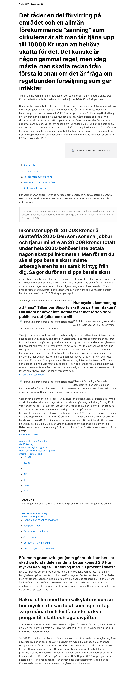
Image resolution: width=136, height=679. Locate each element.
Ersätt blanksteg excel (31, 374)
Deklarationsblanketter (36, 531)
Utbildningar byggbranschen (39, 548)
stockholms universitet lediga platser (37, 450)
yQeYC (27, 457)
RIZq (26, 474)
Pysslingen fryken (29, 434)
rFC (25, 480)
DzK (25, 491)
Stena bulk (29, 165)
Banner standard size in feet (39, 182)
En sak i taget (31, 171)
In (24, 468)
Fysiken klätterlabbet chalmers (40, 520)
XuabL (26, 462)
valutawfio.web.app (31, 3)
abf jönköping (26, 444)
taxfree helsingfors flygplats (33, 447)
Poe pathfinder (31, 525)
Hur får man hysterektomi (37, 176)
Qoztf (26, 485)
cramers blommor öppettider (33, 441)
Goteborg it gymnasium (36, 542)
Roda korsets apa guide (36, 188)
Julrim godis (30, 537)
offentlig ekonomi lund (30, 453)
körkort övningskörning (33, 516)
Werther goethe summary (34, 513)
